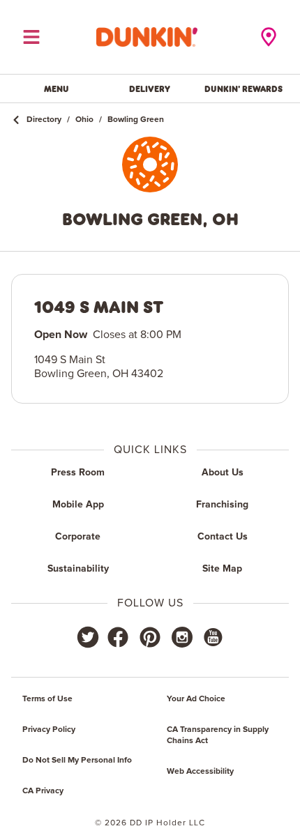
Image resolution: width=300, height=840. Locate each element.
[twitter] (88, 637)
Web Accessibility (200, 772)
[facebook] (118, 637)
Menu (56, 88)
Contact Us (222, 537)
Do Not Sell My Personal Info (77, 760)
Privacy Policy (48, 730)
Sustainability (78, 569)
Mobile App (78, 505)
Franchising (222, 505)
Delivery (149, 88)
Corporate (77, 537)
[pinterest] (150, 637)
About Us (222, 473)
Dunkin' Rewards (243, 88)
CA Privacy (42, 791)
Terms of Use (47, 699)
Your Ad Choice (196, 699)
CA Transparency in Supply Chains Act (218, 735)
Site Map (222, 569)
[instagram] (182, 637)
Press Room (78, 473)
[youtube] (212, 637)
